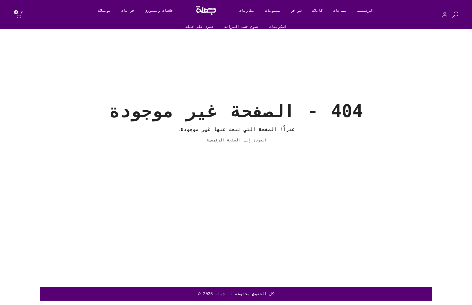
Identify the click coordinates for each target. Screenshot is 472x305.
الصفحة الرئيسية (223, 140)
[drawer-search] (455, 14)
